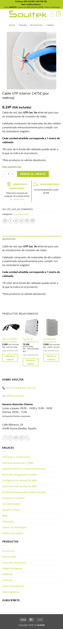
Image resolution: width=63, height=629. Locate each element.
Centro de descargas (14, 527)
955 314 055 (29, 1)
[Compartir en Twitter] (16, 220)
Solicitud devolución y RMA (17, 463)
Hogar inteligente (12, 568)
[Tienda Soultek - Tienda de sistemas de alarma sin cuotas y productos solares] (28, 14)
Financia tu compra (13, 498)
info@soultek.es (15, 395)
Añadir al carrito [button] (10, 358)
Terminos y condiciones (16, 457)
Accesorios (36, 25)
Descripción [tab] (8, 239)
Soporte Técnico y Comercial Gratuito (24, 468)
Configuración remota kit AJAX (19, 480)
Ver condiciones (17, 199)
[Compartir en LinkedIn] (32, 220)
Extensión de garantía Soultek (19, 474)
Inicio (12, 25)
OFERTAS (7, 574)
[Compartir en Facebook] (10, 220)
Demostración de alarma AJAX (19, 486)
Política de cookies (13, 533)
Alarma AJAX (9, 556)
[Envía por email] (21, 220)
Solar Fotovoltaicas (13, 586)
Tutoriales (8, 521)
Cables (50, 25)
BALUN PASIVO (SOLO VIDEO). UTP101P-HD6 (9, 340)
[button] (51, 14)
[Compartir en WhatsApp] (5, 220)
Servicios (7, 580)
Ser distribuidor (11, 504)
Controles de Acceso (14, 562)
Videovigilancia (10, 592)
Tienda (23, 25)
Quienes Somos (11, 509)
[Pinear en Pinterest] (27, 220)
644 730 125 (41, 1)
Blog (4, 515)
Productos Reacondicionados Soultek (23, 492)
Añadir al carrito (33, 174)
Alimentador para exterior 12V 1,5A (50, 340)
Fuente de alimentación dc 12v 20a (31, 340)
